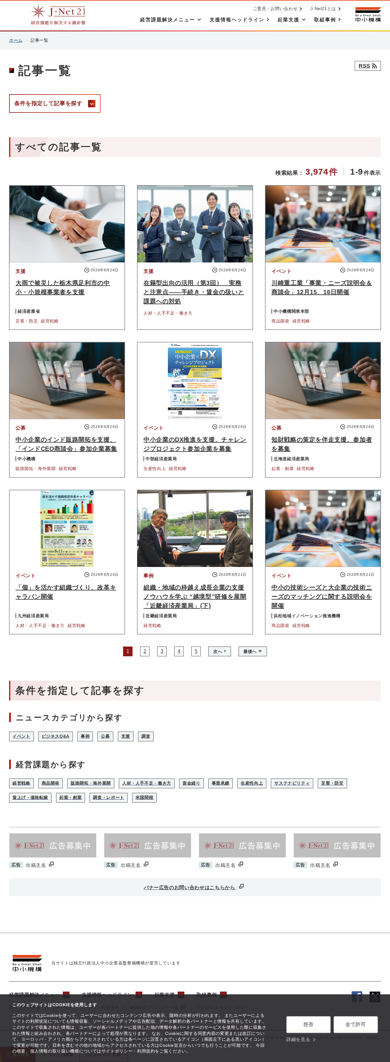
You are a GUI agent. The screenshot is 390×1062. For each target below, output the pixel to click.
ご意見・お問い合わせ (275, 8)
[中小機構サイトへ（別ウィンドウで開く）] (368, 14)
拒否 (308, 1024)
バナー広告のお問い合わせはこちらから (190, 887)
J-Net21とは (323, 8)
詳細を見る (298, 1039)
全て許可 (356, 1024)
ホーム (16, 40)
